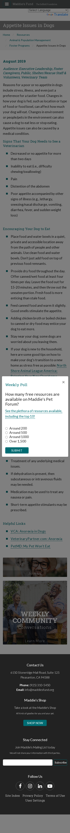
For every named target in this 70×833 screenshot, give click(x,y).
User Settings (35, 800)
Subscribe (61, 762)
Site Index (12, 795)
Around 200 (18, 428)
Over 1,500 (17, 441)
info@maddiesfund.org (39, 689)
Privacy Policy (33, 795)
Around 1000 (19, 437)
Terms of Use (55, 795)
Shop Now (35, 723)
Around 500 (18, 433)
